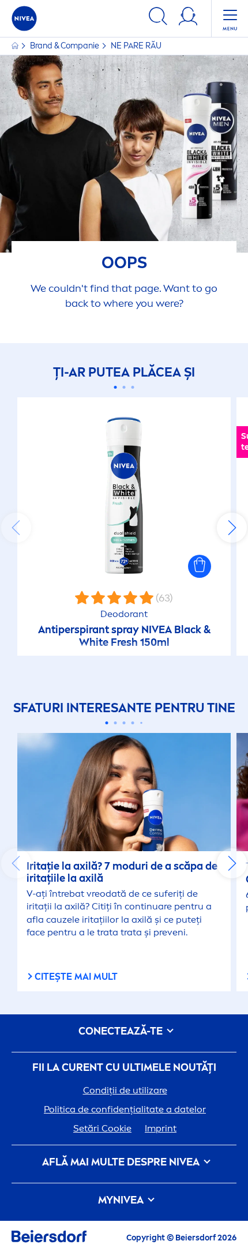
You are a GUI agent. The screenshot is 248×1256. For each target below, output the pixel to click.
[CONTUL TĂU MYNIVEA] (188, 18)
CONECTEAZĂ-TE (121, 1031)
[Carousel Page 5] (141, 722)
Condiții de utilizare (125, 1090)
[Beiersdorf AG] (49, 1238)
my (121, 1200)
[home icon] (16, 46)
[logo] (24, 18)
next (232, 528)
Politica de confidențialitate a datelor (125, 1109)
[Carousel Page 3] (132, 387)
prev (16, 528)
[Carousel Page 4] (132, 722)
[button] (199, 566)
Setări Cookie (102, 1128)
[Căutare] (158, 18)
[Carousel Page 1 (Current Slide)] (115, 387)
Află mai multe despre (121, 1162)
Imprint (160, 1128)
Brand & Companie (65, 46)
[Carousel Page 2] (124, 387)
